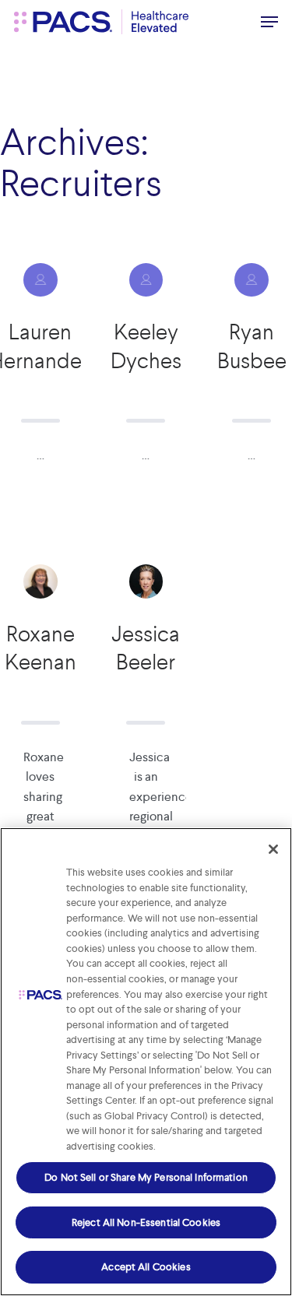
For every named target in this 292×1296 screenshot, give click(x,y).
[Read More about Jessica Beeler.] (146, 581)
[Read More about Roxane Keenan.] (40, 581)
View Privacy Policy (203, 1146)
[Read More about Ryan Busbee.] (251, 280)
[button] (269, 22)
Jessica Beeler (145, 648)
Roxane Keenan (40, 648)
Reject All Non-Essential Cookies (146, 1222)
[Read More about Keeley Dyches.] (146, 280)
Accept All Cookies (145, 1266)
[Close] (273, 849)
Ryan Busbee (252, 346)
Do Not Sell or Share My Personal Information (146, 1177)
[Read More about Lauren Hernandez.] (40, 280)
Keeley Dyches (146, 346)
